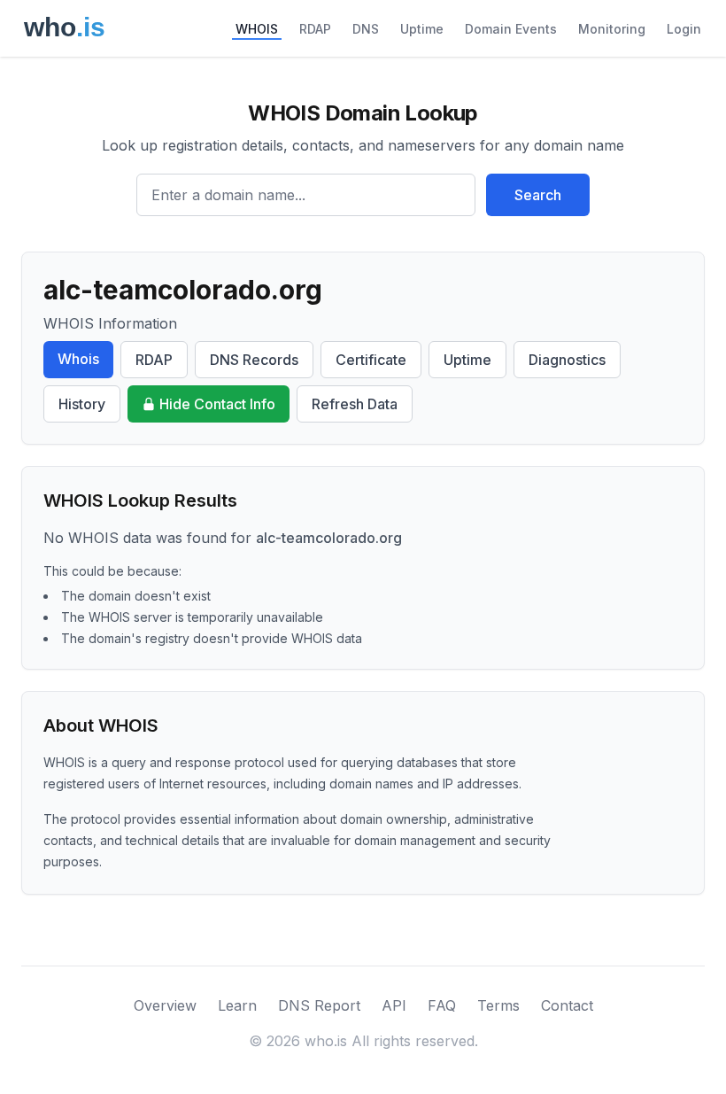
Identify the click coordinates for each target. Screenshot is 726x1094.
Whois (78, 359)
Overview (165, 1005)
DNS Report (319, 1005)
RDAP (315, 28)
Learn (237, 1005)
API (394, 1005)
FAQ (442, 1005)
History (81, 404)
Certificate (371, 360)
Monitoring (611, 28)
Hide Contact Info (217, 404)
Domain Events (511, 28)
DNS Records (254, 360)
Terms (498, 1005)
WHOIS (257, 28)
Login (684, 28)
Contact (567, 1005)
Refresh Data (355, 404)
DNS (365, 28)
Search (537, 195)
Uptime (422, 28)
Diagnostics (567, 360)
